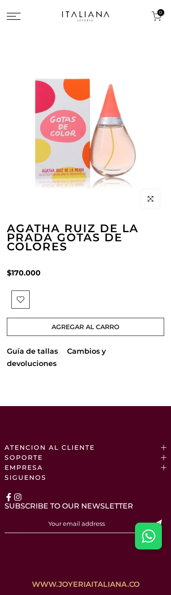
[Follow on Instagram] (18, 497)
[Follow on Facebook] (9, 497)
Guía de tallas (32, 351)
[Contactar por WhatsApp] (148, 536)
